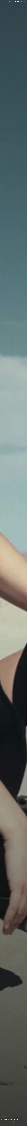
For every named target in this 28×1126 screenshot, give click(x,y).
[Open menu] (2, 1)
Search (21, 1)
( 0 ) (25, 1)
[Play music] (19, 1)
